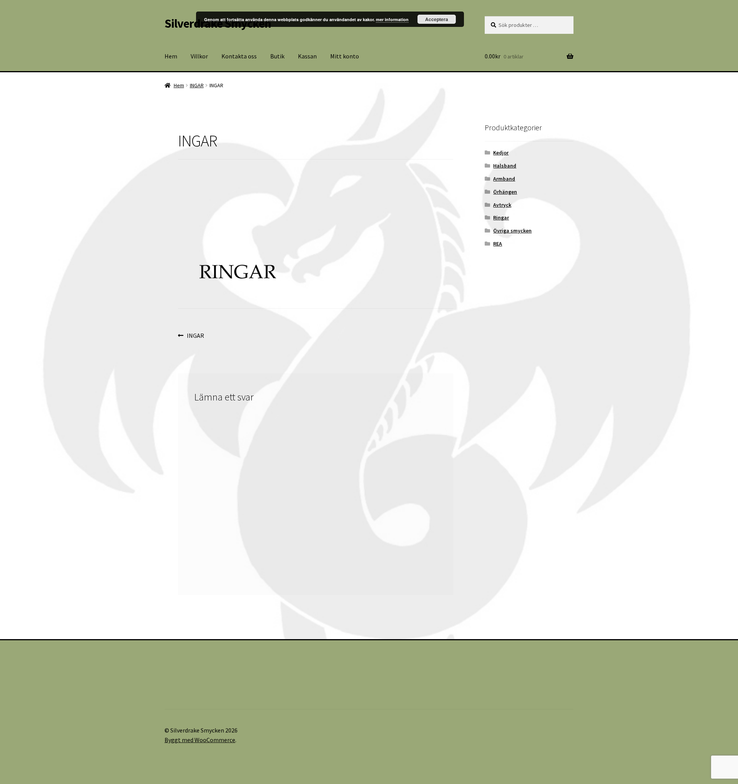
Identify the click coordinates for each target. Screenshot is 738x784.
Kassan (307, 56)
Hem (171, 56)
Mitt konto (344, 56)
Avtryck (502, 204)
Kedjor (501, 152)
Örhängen (505, 191)
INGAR (197, 85)
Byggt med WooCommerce (200, 740)
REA (497, 243)
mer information (392, 19)
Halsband (504, 165)
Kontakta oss (239, 56)
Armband (504, 178)
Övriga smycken (512, 230)
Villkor (199, 56)
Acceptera (436, 19)
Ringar (501, 217)
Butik (277, 56)
